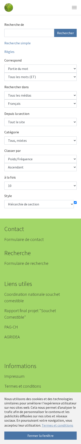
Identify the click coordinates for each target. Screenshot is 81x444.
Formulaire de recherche (26, 263)
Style (8, 196)
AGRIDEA (12, 336)
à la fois (10, 177)
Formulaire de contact (24, 239)
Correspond (13, 60)
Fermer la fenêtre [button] (40, 435)
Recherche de (14, 24)
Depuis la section (16, 113)
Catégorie (11, 132)
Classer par (12, 150)
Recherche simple (17, 43)
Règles (9, 51)
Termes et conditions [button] (57, 425)
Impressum (14, 376)
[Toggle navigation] (74, 7)
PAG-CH (11, 327)
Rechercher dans (16, 87)
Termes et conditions (22, 386)
